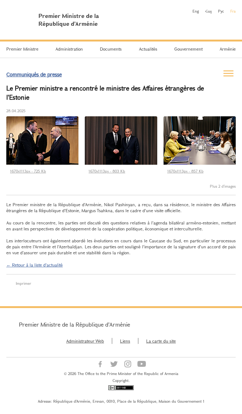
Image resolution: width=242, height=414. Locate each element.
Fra (233, 11)
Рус (221, 11)
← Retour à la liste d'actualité (34, 265)
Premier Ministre (22, 49)
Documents (111, 49)
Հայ (208, 11)
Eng (196, 11)
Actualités (148, 49)
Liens (125, 341)
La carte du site (161, 341)
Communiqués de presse (34, 74)
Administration (69, 49)
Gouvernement (188, 49)
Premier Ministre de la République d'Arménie (74, 324)
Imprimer (23, 283)
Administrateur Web (85, 341)
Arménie (228, 49)
